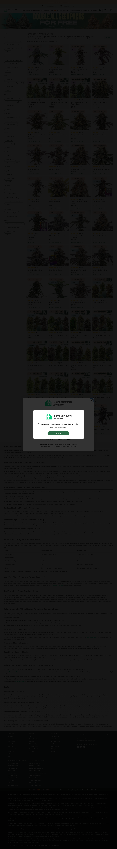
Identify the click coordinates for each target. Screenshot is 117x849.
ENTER (58, 433)
